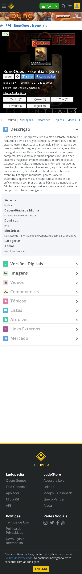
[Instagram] (45, 522)
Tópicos (59, 120)
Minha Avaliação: (14, 93)
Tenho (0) (16, 99)
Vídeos (72, 120)
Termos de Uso (17, 522)
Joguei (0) (40, 106)
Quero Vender (53, 499)
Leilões (48, 487)
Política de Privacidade (14, 530)
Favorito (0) (16, 106)
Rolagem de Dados (59, 235)
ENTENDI (41, 569)
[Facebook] (57, 522)
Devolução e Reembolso (15, 541)
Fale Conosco (16, 487)
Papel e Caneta (38, 235)
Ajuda (47, 505)
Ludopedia (15, 474)
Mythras (9, 205)
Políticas (13, 516)
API (8, 505)
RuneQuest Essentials (30, 26)
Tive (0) (63, 99)
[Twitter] (52, 522)
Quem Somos (16, 480)
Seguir (8, 76)
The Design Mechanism (26, 87)
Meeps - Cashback (57, 493)
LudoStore (52, 474)
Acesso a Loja (53, 480)
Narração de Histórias (16, 235)
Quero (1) (40, 99)
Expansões (43, 120)
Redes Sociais (55, 516)
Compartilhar (47, 76)
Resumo (11, 120)
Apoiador (12, 493)
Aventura (9, 251)
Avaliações (26, 120)
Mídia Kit (12, 499)
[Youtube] (63, 522)
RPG (8, 26)
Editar (29, 76)
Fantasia (20, 251)
